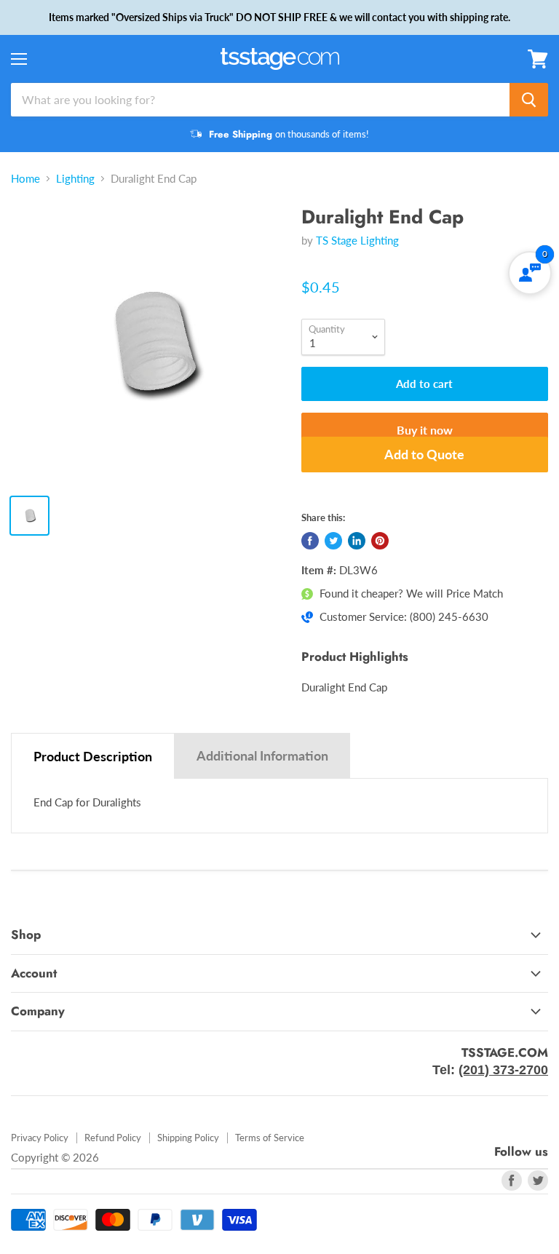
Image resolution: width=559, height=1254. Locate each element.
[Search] (529, 99)
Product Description (92, 756)
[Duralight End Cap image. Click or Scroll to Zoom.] (149, 344)
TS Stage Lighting (357, 240)
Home (25, 178)
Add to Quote (424, 454)
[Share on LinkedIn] (356, 540)
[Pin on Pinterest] (380, 540)
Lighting (75, 178)
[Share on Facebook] (310, 540)
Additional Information (262, 755)
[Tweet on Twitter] (333, 540)
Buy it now (425, 430)
